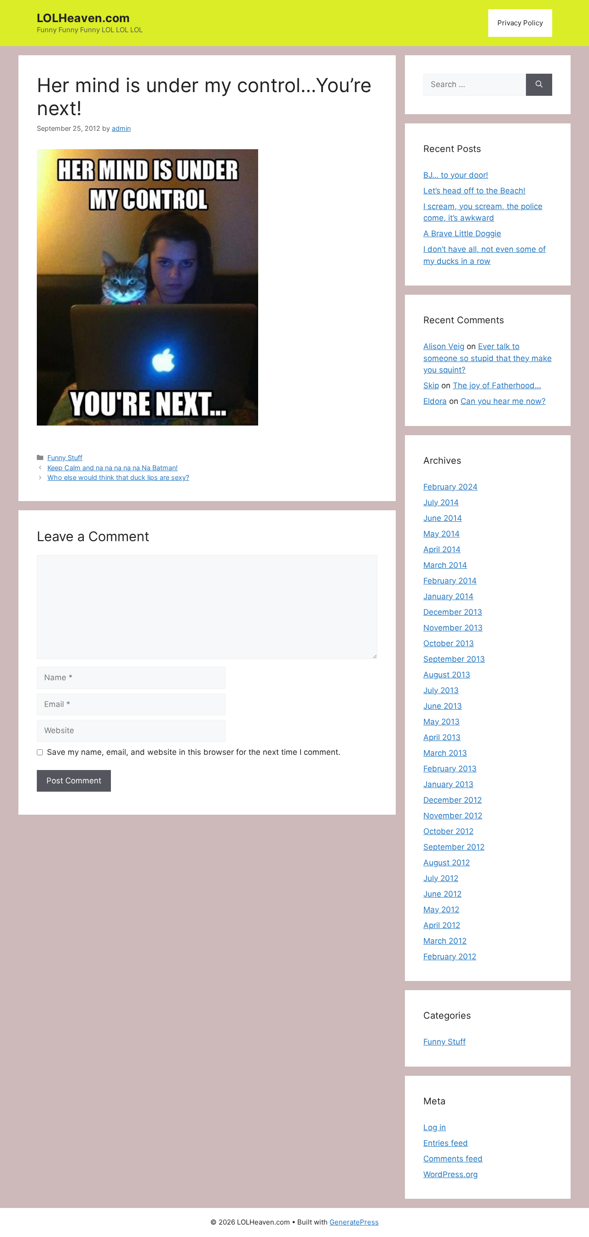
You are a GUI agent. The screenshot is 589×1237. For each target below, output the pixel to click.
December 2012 (452, 800)
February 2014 (450, 580)
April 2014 (442, 549)
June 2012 (442, 894)
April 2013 (442, 737)
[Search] (539, 85)
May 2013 (441, 721)
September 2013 (454, 659)
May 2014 (441, 533)
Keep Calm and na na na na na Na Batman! (112, 468)
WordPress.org (450, 1174)
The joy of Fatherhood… (497, 385)
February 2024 (450, 486)
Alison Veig (443, 346)
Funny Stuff (64, 457)
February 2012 (449, 956)
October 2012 (448, 831)
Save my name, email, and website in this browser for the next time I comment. (194, 752)
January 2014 (448, 596)
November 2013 (453, 627)
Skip (431, 385)
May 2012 (441, 909)
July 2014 (441, 502)
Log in (434, 1127)
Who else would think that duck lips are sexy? (118, 477)
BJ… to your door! (455, 175)
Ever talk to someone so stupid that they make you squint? (487, 358)
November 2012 (452, 815)
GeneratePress (354, 1222)
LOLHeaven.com (83, 18)
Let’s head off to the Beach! (474, 190)
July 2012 (440, 878)
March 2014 (445, 565)
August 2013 (446, 674)
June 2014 (442, 518)
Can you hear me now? (503, 401)
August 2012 (446, 862)
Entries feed (445, 1143)
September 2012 (454, 847)
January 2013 (448, 784)
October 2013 (448, 643)
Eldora (435, 401)
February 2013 (450, 768)
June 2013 (442, 706)
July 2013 (441, 690)
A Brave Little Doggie (462, 233)
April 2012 (441, 925)
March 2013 (445, 753)
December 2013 (452, 612)
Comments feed (453, 1158)
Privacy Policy (520, 22)
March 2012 (445, 940)
